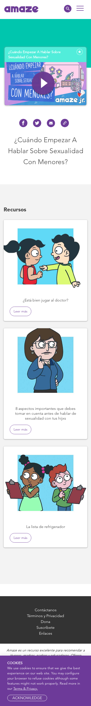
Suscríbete (45, 627)
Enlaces (45, 633)
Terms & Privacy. (25, 688)
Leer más (20, 311)
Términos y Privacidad (45, 615)
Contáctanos (46, 610)
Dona (45, 621)
